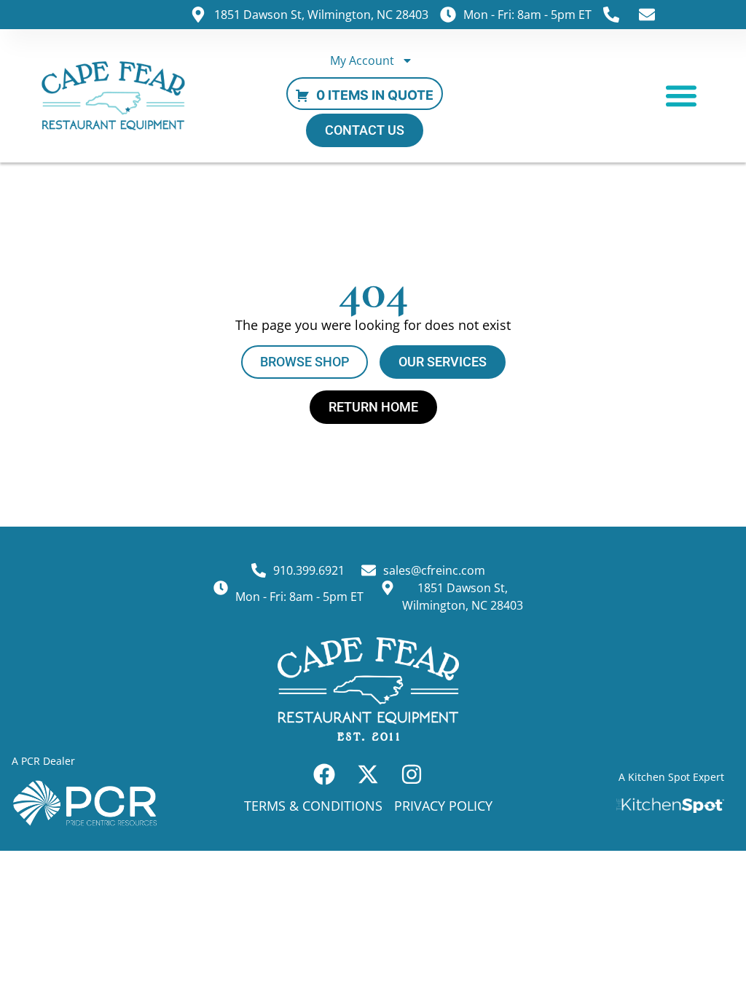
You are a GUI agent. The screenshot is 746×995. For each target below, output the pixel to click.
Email (269, 575)
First (263, 504)
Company (274, 526)
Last (360, 504)
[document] (373, 497)
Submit (421, 627)
